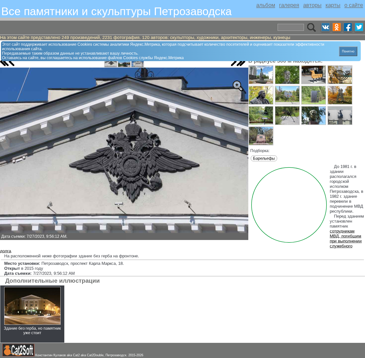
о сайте (353, 5)
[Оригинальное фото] (237, 85)
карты (333, 5)
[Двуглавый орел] (110, 62)
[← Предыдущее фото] (11, 61)
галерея (289, 5)
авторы (312, 5)
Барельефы (264, 158)
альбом (265, 5)
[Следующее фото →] (234, 61)
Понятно (348, 51)
